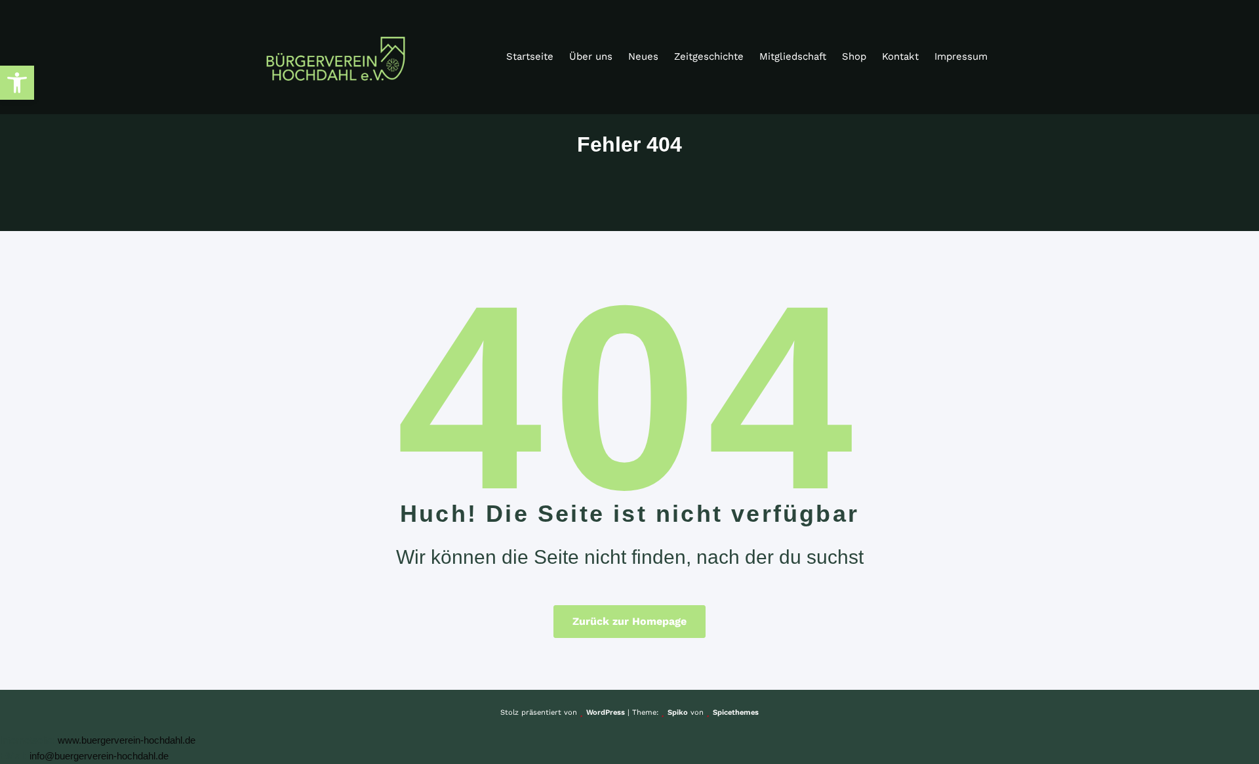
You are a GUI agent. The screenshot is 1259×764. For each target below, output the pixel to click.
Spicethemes (736, 712)
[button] (17, 83)
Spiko (678, 712)
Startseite (529, 56)
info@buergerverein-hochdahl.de (99, 755)
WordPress (605, 712)
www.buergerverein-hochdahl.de (126, 740)
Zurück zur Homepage (629, 621)
